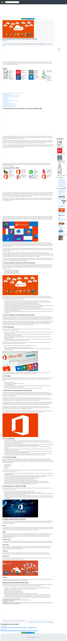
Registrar (42, 0)
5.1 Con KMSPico (6, 101)
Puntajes (45, 0)
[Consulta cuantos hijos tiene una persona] (64, 202)
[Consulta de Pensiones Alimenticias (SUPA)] (61, 230)
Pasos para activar (49, 2)
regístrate (5, 44)
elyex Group (37, 637)
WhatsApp (36, 44)
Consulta (11, 620)
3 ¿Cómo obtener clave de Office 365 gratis (11, 95)
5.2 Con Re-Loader (6, 102)
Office (24, 620)
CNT (55, 0)
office (44, 622)
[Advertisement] (29, 11)
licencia (28, 0)
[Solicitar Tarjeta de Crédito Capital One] (61, 237)
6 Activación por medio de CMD (9, 103)
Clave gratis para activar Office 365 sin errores (62, 206)
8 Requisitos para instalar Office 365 (9, 106)
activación (34, 622)
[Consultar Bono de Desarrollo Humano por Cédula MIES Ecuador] (62, 195)
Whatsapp (23, 18)
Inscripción (25, 0)
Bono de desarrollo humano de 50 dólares (62, 213)
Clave (37, 622)
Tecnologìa (48, 622)
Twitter (29, 18)
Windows (51, 622)
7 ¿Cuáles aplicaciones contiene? (9, 105)
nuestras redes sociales (48, 43)
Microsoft (20, 620)
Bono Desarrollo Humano (52, 2)
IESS (59, 49)
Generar (38, 0)
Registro (20, 0)
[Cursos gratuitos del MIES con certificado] (62, 223)
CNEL (58, 0)
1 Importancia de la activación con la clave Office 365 (13, 93)
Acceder (5, 620)
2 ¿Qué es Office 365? (7, 94)
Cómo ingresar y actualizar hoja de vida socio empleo (62, 180)
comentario (14, 44)
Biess (59, 50)
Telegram (32, 18)
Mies (31, 0)
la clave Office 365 (22, 136)
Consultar (34, 0)
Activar (8, 620)
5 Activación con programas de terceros (10, 100)
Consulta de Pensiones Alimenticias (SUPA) (62, 226)
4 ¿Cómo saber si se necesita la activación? (11, 96)
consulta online (16, 620)
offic (42, 622)
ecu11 (4, 2)
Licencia (39, 622)
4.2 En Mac (5, 99)
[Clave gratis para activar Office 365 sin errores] (62, 209)
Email (26, 18)
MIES (59, 48)
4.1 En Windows (5, 97)
